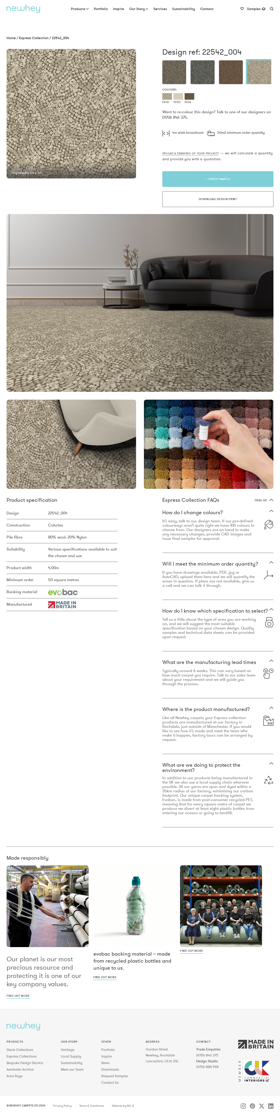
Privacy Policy (62, 1106)
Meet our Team (72, 1069)
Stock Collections (20, 1049)
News (105, 1063)
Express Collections (22, 1056)
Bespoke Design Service (25, 1063)
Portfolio (108, 1049)
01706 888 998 (207, 1066)
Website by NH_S (123, 1106)
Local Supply (71, 1056)
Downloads (110, 1069)
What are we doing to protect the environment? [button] (201, 767)
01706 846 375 (207, 1055)
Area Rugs (15, 1076)
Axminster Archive (20, 1069)
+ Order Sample (217, 179)
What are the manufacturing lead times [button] (209, 663)
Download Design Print (218, 199)
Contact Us (110, 1082)
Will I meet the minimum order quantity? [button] (210, 564)
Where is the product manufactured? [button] (206, 710)
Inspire (106, 1056)
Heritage (67, 1049)
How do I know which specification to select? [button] (215, 611)
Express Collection (34, 38)
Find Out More (18, 995)
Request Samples (114, 1076)
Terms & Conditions (91, 1106)
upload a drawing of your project (190, 153)
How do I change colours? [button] (192, 513)
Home (11, 38)
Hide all (261, 500)
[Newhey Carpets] (23, 8)
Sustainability (71, 1063)
